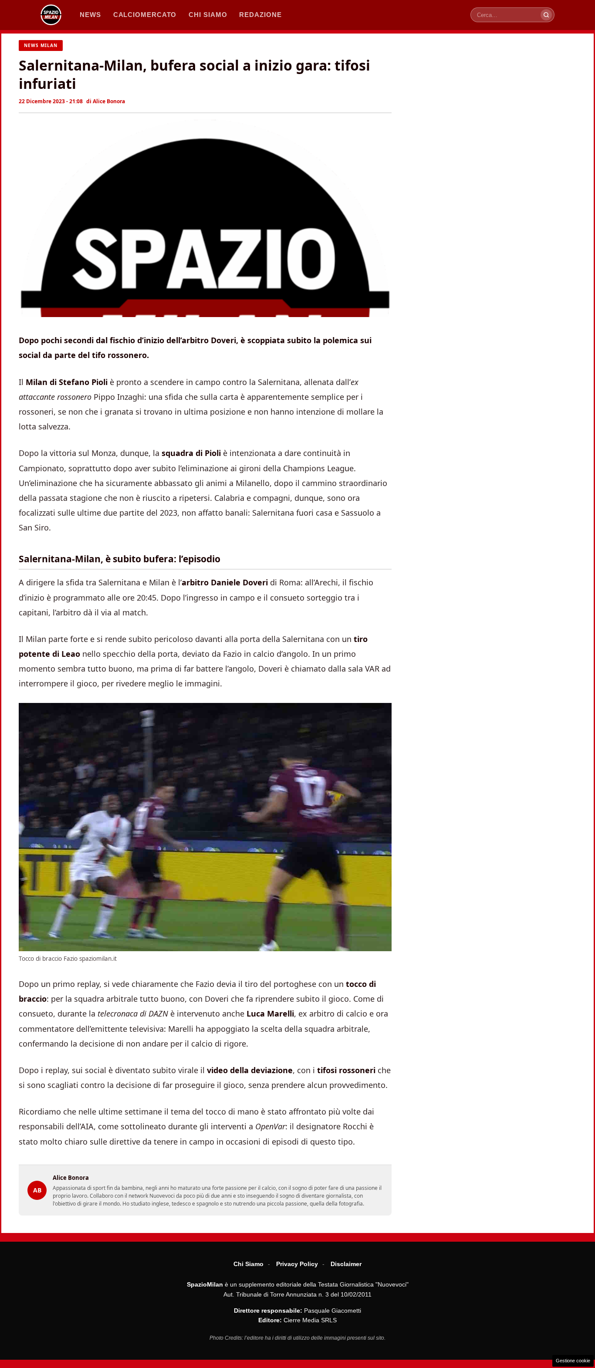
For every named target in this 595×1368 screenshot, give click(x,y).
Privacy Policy (297, 1263)
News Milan (40, 45)
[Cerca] (546, 14)
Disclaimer (346, 1263)
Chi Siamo (248, 1263)
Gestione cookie (573, 1360)
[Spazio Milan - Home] (51, 14)
